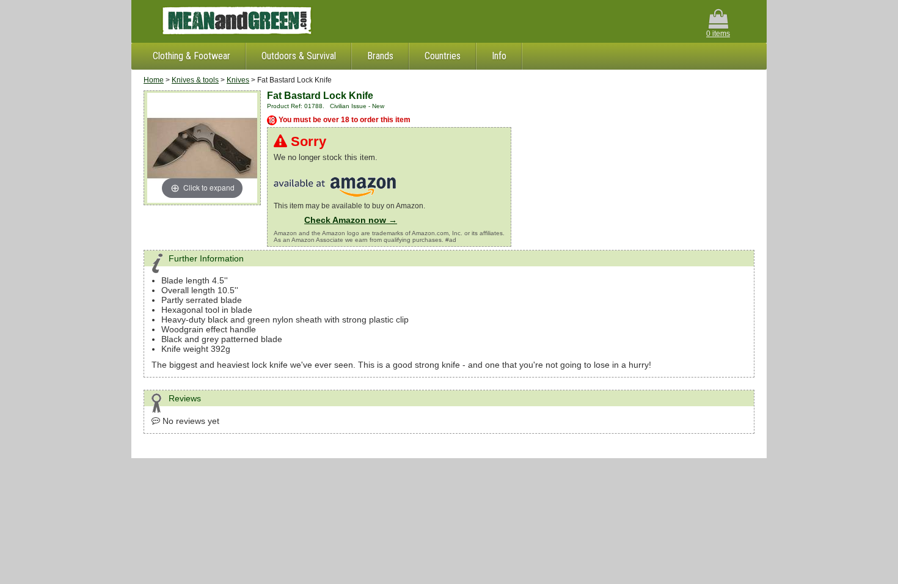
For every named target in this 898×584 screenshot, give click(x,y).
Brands (380, 56)
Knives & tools (195, 80)
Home (154, 80)
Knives (238, 80)
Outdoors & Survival (298, 56)
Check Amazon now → (350, 220)
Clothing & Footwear (191, 56)
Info (499, 56)
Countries (443, 56)
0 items (718, 33)
